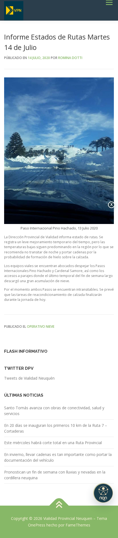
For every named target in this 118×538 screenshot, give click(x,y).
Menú (108, 2)
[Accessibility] (103, 493)
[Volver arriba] (59, 505)
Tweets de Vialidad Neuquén (29, 378)
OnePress (36, 525)
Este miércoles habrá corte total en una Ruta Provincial (53, 442)
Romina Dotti (70, 57)
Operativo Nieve (40, 326)
